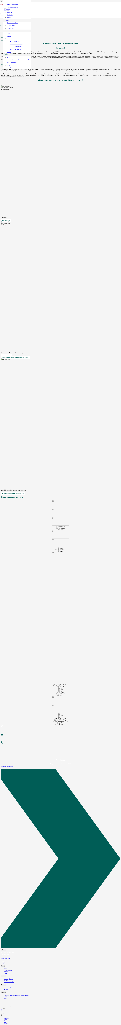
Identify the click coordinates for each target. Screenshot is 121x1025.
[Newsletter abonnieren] (60, 750)
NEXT (6, 973)
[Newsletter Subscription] (60, 859)
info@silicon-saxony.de (7, 962)
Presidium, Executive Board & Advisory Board (16, 995)
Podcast (6, 971)
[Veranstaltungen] (60, 735)
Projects (6, 980)
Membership (7, 989)
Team (5, 996)
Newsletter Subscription (7, 766)
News (5, 968)
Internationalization (9, 982)
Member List (7, 987)
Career (5, 998)
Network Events (8, 970)
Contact (5, 1023)
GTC (5, 1022)
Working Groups (8, 979)
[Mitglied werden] (60, 726)
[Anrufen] (60, 742)
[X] (1, 1010)
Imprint (5, 1019)
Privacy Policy (7, 1020)
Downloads (6, 1018)
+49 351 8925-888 (5, 958)
